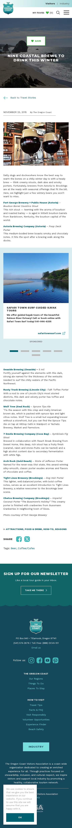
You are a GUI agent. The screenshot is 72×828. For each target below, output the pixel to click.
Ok (20, 817)
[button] (19, 539)
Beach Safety (36, 729)
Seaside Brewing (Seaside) (19, 369)
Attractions (14, 529)
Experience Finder (36, 724)
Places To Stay (36, 688)
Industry (64, 3)
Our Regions (36, 678)
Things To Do (36, 683)
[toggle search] (58, 13)
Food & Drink (33, 529)
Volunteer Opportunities (36, 719)
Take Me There (34, 590)
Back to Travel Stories (23, 97)
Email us (36, 647)
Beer (13, 548)
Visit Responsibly (36, 714)
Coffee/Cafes (26, 548)
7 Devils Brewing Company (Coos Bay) (26, 434)
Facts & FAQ (36, 710)
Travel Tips (36, 705)
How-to (48, 529)
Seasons (61, 529)
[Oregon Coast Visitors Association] (8, 8)
